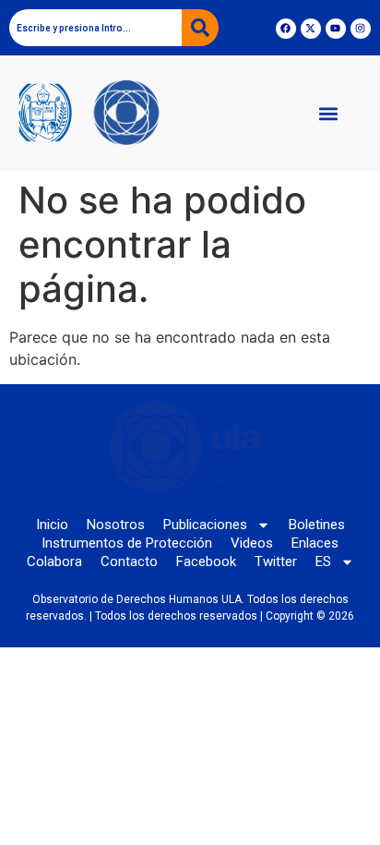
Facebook (206, 561)
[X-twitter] (311, 28)
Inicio (52, 524)
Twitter (276, 561)
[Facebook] (286, 28)
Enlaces (314, 543)
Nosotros (116, 524)
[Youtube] (336, 28)
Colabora (54, 561)
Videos (252, 543)
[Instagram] (360, 28)
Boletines (317, 524)
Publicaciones (205, 524)
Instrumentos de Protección (127, 543)
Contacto (129, 561)
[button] (328, 113)
